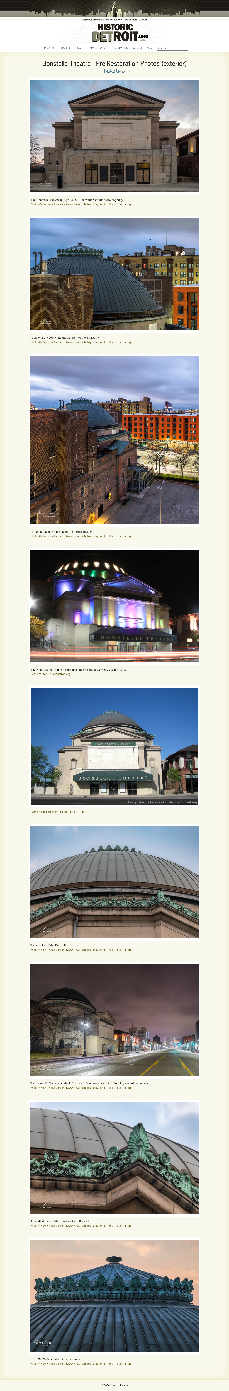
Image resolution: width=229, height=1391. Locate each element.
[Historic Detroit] (114, 22)
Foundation (120, 48)
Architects (97, 48)
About (150, 48)
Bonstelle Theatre (114, 70)
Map (79, 48)
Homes (65, 48)
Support (137, 48)
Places (49, 48)
